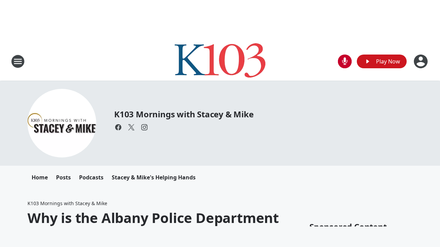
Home (40, 177)
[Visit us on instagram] (144, 127)
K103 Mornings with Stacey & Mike (184, 114)
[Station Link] (220, 61)
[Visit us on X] (131, 127)
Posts (63, 177)
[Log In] (421, 61)
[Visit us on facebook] (118, 127)
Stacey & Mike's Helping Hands (154, 177)
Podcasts (91, 177)
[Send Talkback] (345, 61)
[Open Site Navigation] (18, 61)
